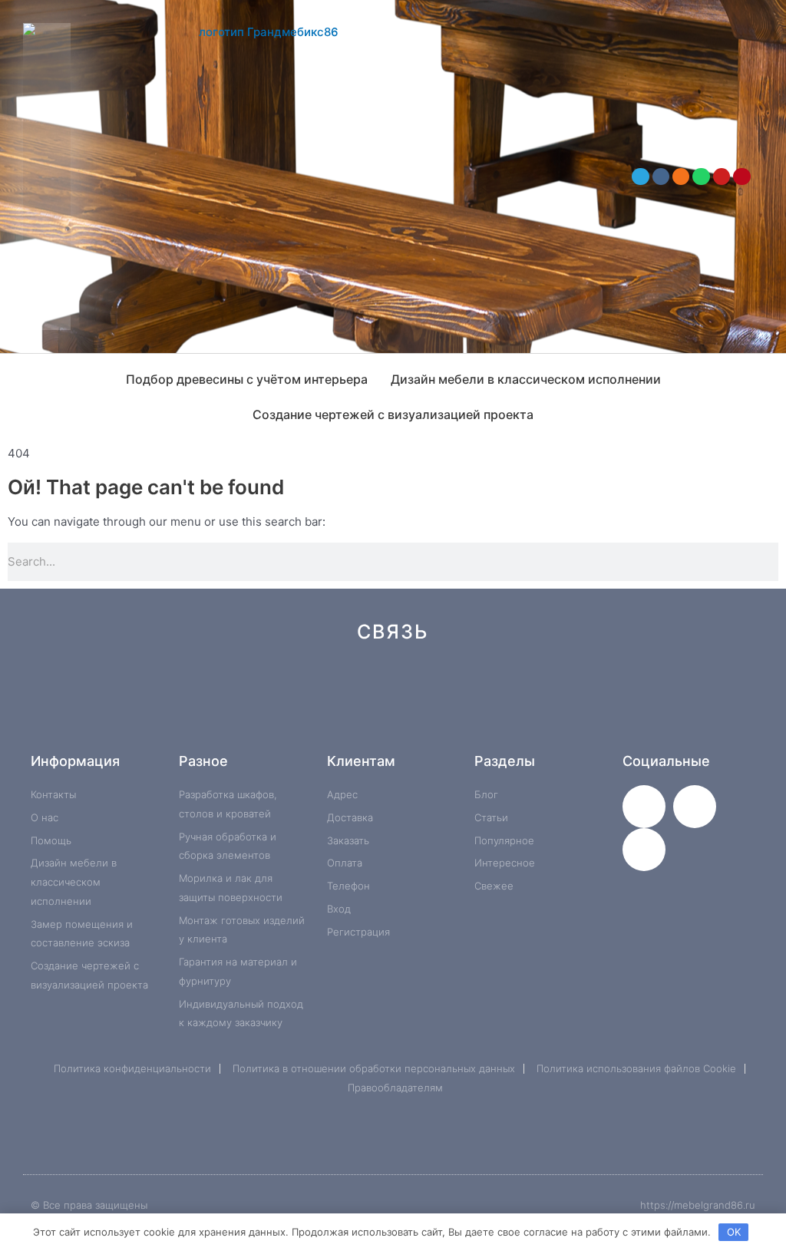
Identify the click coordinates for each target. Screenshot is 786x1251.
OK (734, 1232)
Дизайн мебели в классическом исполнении (526, 379)
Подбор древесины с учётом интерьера (247, 379)
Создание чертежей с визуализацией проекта (393, 414)
